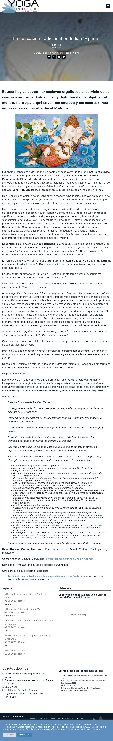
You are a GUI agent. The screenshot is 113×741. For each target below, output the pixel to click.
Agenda (7, 588)
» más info (9, 604)
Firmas (56, 45)
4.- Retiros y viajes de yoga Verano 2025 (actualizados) (81, 688)
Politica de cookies (13, 716)
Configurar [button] (9, 735)
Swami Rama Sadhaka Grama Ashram (70, 558)
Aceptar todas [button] (25, 735)
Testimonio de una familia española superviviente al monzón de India (46, 576)
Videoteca (65, 588)
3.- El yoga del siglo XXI (69, 685)
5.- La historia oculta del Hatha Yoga (74, 690)
